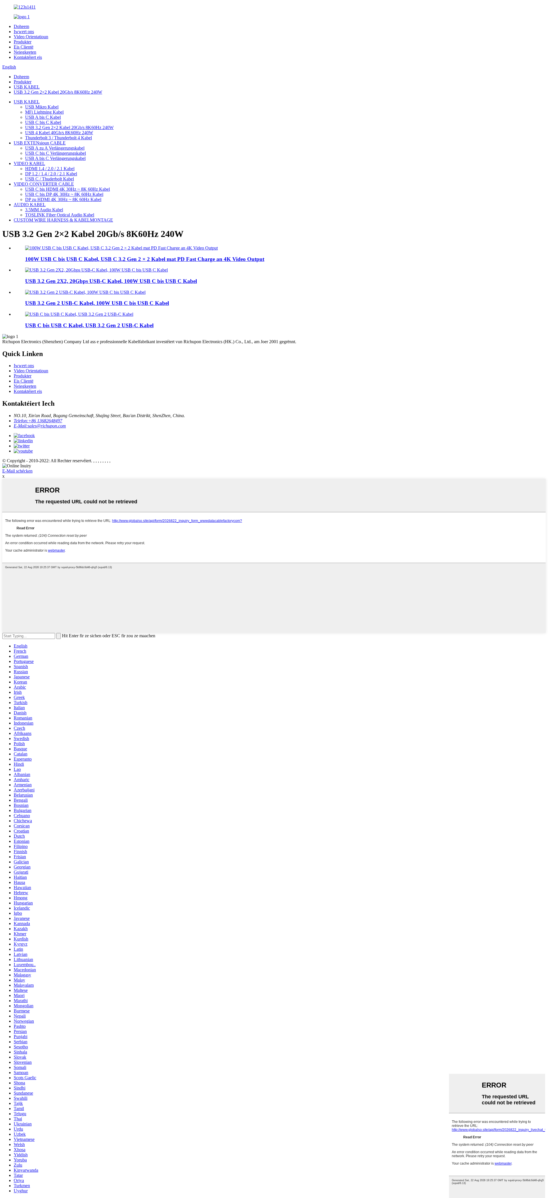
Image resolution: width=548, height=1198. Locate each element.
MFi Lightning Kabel (44, 112)
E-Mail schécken (17, 471)
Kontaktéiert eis (28, 57)
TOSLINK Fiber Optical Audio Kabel (59, 214)
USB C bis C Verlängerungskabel (55, 153)
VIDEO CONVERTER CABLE (44, 184)
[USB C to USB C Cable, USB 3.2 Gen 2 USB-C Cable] (79, 314)
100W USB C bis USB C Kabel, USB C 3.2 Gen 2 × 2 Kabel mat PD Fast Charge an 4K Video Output (144, 259)
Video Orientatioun (31, 36)
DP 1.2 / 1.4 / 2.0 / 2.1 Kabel (51, 173)
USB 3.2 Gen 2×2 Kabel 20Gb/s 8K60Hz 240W (58, 92)
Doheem (21, 26)
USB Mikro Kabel (42, 106)
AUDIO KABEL (30, 204)
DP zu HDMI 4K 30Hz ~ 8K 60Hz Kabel (63, 199)
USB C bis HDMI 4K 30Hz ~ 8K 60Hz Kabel (67, 189)
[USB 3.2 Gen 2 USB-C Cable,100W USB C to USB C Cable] (85, 292)
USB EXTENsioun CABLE (40, 142)
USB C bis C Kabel (43, 122)
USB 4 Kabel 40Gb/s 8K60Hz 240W (59, 132)
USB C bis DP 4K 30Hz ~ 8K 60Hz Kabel (64, 194)
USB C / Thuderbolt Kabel (49, 178)
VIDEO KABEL (29, 163)
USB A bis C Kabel (43, 117)
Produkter (22, 41)
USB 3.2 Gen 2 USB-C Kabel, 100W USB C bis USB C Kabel (97, 303)
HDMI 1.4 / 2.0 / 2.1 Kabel (49, 168)
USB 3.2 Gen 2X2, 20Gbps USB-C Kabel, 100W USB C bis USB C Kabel (111, 281)
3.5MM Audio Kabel (44, 209)
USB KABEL (27, 87)
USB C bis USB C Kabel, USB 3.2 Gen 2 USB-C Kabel (89, 325)
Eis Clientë (23, 47)
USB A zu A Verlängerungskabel (54, 148)
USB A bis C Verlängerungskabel (55, 158)
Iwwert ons (24, 31)
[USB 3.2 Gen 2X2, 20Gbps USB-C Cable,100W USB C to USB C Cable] (96, 270)
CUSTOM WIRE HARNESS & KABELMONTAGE (63, 220)
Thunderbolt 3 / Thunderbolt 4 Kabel (58, 137)
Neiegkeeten (25, 52)
